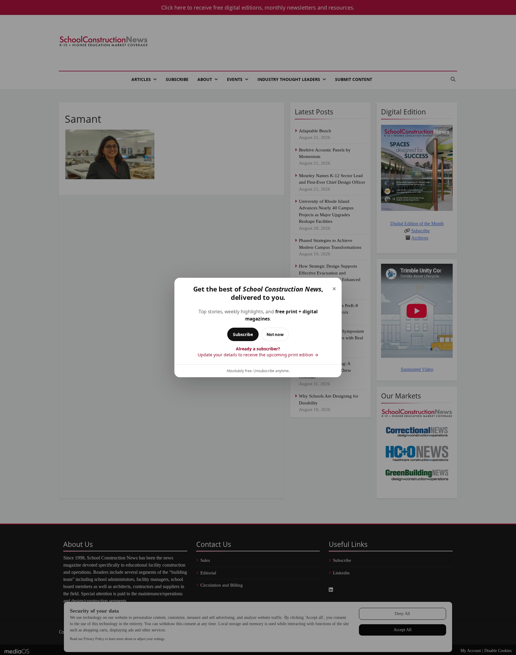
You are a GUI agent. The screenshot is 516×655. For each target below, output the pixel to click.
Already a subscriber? (258, 352)
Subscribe (243, 334)
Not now (275, 334)
